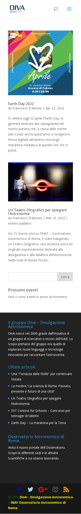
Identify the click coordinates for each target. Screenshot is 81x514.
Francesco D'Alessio (27, 108)
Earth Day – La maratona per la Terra (38, 423)
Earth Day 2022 (21, 103)
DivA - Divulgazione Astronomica (46, 497)
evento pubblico (19, 223)
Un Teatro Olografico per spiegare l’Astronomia (37, 211)
